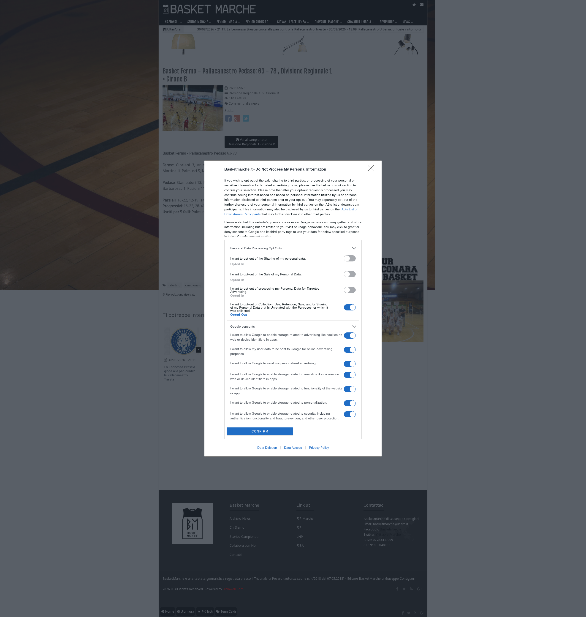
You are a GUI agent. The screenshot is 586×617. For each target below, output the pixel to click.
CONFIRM (260, 431)
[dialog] (293, 309)
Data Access (293, 447)
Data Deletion (267, 447)
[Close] (372, 169)
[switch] (350, 258)
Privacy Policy (319, 447)
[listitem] (293, 248)
